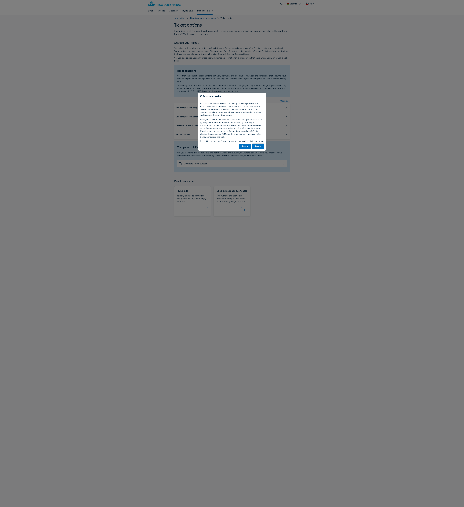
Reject (245, 146)
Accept (258, 146)
